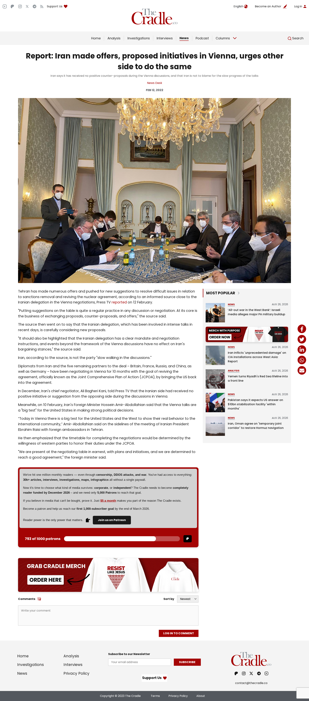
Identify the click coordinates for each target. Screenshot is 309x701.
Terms (155, 696)
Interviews (165, 38)
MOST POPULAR (220, 293)
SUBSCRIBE (187, 662)
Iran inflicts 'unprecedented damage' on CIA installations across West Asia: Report (257, 357)
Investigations (138, 38)
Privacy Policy (76, 673)
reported (119, 302)
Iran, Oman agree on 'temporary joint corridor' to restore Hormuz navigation (256, 426)
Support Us (54, 6)
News (184, 38)
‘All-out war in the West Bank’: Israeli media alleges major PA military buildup (256, 312)
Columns (223, 38)
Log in (298, 6)
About (200, 696)
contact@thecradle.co (251, 683)
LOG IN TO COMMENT (178, 633)
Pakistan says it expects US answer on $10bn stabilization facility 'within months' (255, 404)
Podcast (202, 38)
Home (96, 38)
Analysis (114, 38)
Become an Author (268, 6)
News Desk (154, 83)
